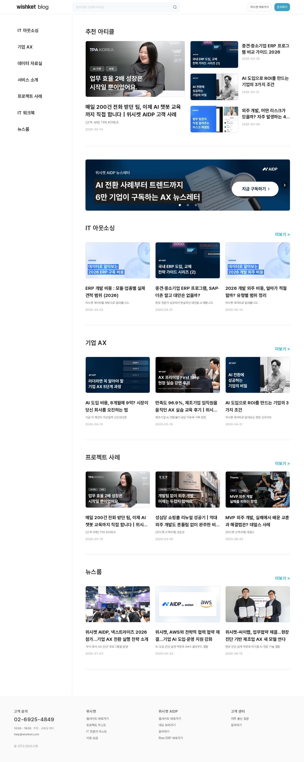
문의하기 (164, 731)
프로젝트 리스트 (96, 725)
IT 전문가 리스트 (96, 731)
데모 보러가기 (167, 725)
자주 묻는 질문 (240, 718)
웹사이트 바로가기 (97, 718)
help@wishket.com (26, 734)
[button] (284, 185)
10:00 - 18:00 (34, 728)
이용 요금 (92, 738)
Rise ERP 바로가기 (171, 738)
